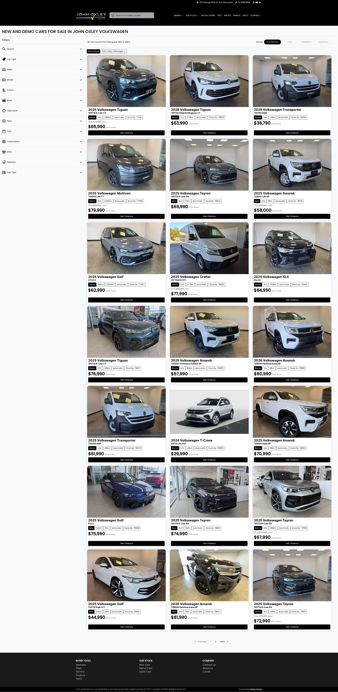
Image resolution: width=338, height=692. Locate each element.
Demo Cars (145, 668)
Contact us (209, 664)
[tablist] (298, 41)
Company (254, 15)
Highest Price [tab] (306, 42)
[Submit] (112, 15)
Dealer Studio (256, 689)
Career (207, 671)
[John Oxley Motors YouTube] (257, 2)
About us (208, 668)
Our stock (191, 15)
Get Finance (126, 132)
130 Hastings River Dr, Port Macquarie (216, 2)
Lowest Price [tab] (323, 42)
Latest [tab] (289, 42)
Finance (236, 15)
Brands (177, 15)
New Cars (144, 664)
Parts (245, 15)
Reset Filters (93, 51)
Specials (81, 664)
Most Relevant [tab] (272, 42)
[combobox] (131, 15)
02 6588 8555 (244, 2)
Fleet (219, 15)
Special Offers (208, 15)
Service (227, 15)
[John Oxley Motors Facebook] (254, 2)
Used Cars (145, 671)
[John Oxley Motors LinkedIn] (260, 2)
